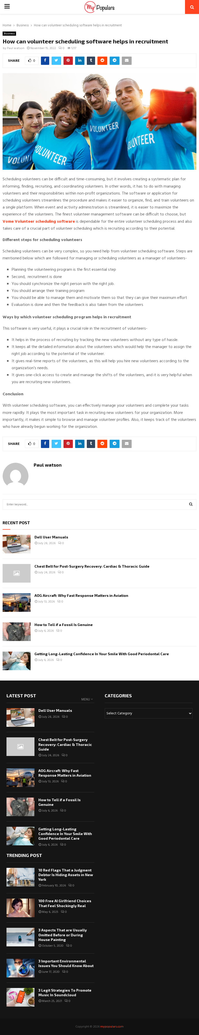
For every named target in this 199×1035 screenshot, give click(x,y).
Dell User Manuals (51, 537)
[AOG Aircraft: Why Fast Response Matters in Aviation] (17, 602)
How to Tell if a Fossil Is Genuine (63, 624)
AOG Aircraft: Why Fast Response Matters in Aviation (81, 595)
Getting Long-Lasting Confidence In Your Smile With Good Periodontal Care (101, 654)
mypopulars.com (112, 1026)
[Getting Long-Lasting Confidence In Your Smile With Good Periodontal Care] (17, 661)
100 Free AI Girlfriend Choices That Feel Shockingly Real (64, 903)
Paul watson (15, 48)
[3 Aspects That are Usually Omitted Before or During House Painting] (20, 937)
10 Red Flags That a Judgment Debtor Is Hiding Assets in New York (65, 875)
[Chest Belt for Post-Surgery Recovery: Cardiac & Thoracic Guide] (17, 573)
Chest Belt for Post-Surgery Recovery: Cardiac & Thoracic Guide (92, 566)
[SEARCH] (190, 504)
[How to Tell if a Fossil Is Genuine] (17, 631)
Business (9, 34)
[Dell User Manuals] (17, 544)
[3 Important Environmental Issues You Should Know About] (20, 968)
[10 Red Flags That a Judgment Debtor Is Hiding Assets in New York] (20, 877)
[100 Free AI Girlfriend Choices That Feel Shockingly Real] (20, 908)
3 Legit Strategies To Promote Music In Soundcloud (64, 992)
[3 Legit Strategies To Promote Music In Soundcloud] (20, 997)
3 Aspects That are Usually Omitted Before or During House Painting (62, 934)
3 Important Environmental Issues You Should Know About (66, 963)
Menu (85, 699)
